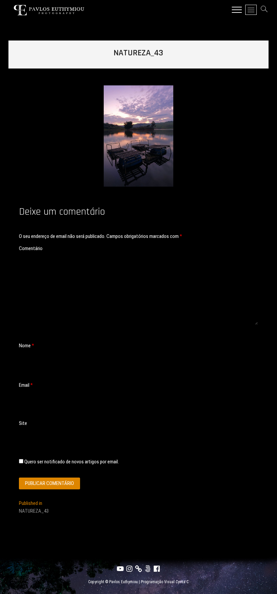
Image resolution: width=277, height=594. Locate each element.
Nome (26, 346)
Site (23, 423)
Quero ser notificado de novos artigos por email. (71, 462)
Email (26, 385)
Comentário (31, 248)
